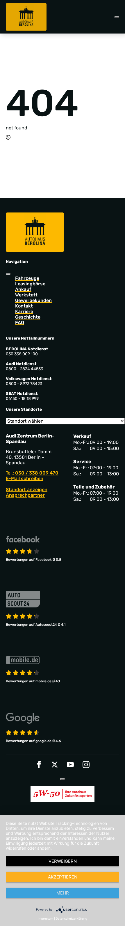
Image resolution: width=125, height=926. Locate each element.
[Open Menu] (117, 17)
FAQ (19, 322)
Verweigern (63, 861)
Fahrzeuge (27, 278)
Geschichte (27, 317)
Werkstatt (26, 295)
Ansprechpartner (25, 495)
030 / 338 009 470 (36, 473)
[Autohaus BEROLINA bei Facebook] (38, 764)
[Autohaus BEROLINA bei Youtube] (70, 764)
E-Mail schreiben (24, 478)
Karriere (24, 311)
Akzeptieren (62, 877)
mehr (62, 893)
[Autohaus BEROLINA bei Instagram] (86, 764)
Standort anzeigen (26, 489)
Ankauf (23, 289)
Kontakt (24, 306)
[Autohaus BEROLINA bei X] (54, 764)
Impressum (45, 918)
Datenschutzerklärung (71, 918)
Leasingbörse (30, 284)
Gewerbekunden (33, 300)
